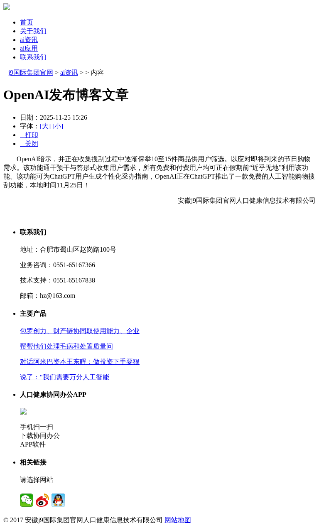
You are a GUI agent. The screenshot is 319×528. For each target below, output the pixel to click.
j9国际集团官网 (30, 72)
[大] (45, 126)
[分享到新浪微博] (42, 500)
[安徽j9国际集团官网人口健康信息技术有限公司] (6, 7)
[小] (57, 126)
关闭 (29, 143)
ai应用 (29, 48)
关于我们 (33, 30)
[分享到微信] (26, 500)
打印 (29, 134)
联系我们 (33, 57)
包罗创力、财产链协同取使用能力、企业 (80, 330)
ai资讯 (29, 39)
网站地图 (177, 519)
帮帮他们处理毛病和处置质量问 (66, 346)
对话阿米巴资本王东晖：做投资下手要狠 (80, 361)
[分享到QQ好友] (58, 500)
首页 (26, 22)
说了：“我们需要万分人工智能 (64, 377)
